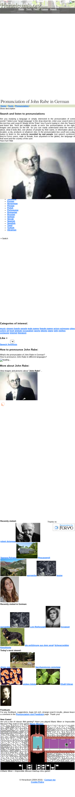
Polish (10, 208)
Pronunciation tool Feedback (30, 714)
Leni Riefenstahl (38, 627)
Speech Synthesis (8, 344)
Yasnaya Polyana (8, 558)
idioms (44, 331)
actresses (64, 328)
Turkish (10, 228)
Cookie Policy (37, 782)
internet (13, 333)
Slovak (10, 219)
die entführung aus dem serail (39, 645)
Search (53, 9)
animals (18, 331)
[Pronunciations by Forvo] (64, 530)
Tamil (9, 225)
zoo (8, 667)
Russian (11, 214)
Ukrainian (11, 230)
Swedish (11, 223)
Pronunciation (22, 106)
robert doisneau (8, 541)
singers (9, 328)
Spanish (11, 221)
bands (17, 328)
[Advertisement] (37, 56)
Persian (10, 206)
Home (3, 106)
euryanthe (32, 575)
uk (8, 331)
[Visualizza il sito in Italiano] (69, 3)
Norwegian (12, 203)
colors (3, 331)
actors (57, 328)
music (3, 328)
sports (37, 331)
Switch (5, 238)
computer (4, 333)
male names (33, 328)
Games (44, 9)
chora (3, 667)
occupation (28, 331)
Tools (11, 106)
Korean (10, 201)
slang (50, 331)
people (24, 328)
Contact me (50, 780)
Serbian (11, 217)
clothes (62, 331)
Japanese (11, 199)
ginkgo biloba (29, 684)
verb (56, 331)
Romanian (12, 212)
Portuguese (12, 210)
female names (46, 328)
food (11, 331)
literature (22, 333)
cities (72, 328)
